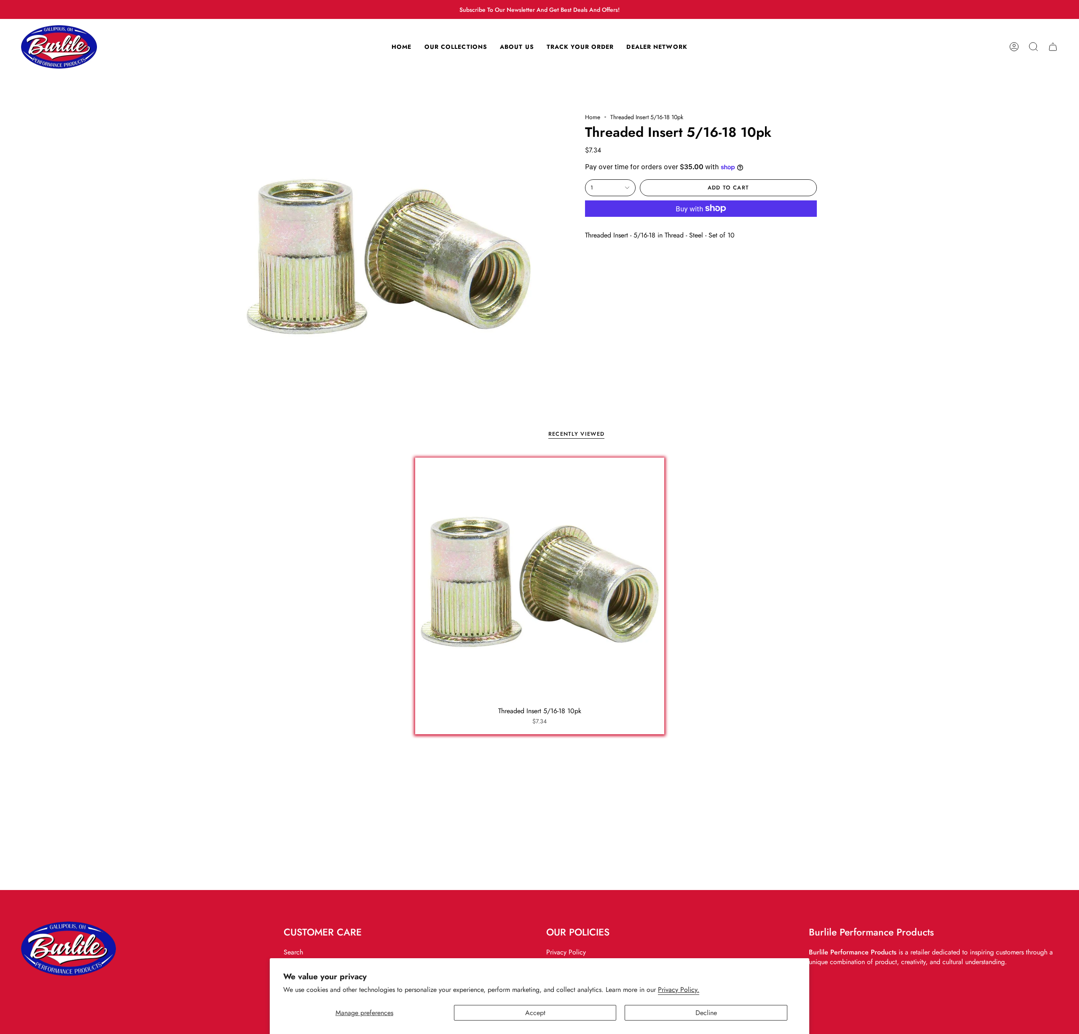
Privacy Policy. (678, 989)
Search (293, 952)
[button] (1033, 47)
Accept (535, 1013)
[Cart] (1053, 47)
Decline (706, 1013)
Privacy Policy (566, 952)
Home (592, 117)
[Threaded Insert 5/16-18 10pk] (539, 582)
